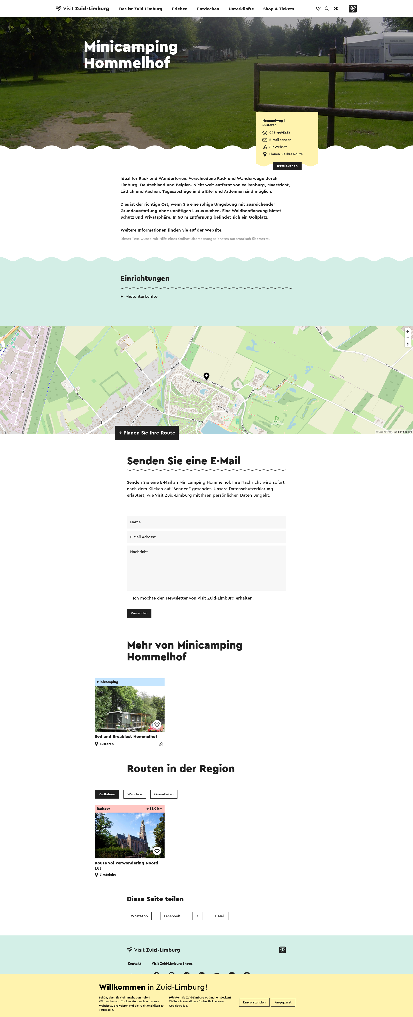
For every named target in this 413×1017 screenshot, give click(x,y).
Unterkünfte (241, 9)
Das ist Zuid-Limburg (140, 9)
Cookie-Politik (178, 1005)
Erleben (180, 9)
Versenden (139, 613)
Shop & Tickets (278, 9)
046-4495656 (280, 132)
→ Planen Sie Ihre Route (147, 433)
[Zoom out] (408, 338)
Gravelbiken (164, 794)
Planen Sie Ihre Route (286, 154)
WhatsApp (139, 916)
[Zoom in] (408, 331)
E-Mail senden (280, 140)
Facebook (172, 916)
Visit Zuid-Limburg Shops (172, 963)
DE (335, 8)
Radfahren (107, 794)
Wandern (134, 794)
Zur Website (278, 147)
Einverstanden (254, 1002)
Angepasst (283, 1002)
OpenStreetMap (388, 432)
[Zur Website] (161, 744)
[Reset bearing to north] (408, 344)
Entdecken (208, 9)
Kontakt (134, 963)
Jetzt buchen (287, 166)
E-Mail (220, 916)
